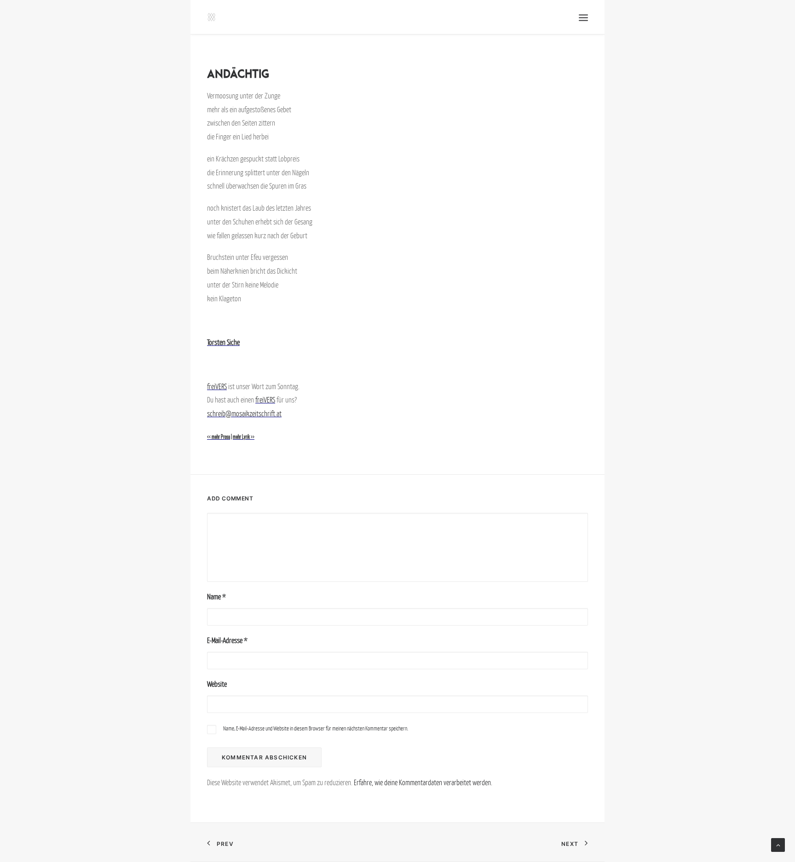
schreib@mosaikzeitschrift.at (244, 413)
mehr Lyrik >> (243, 437)
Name (216, 596)
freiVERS (217, 386)
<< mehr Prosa (218, 437)
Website (217, 684)
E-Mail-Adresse (227, 640)
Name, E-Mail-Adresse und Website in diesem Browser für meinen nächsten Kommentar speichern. (315, 728)
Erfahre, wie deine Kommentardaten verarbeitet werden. (423, 782)
